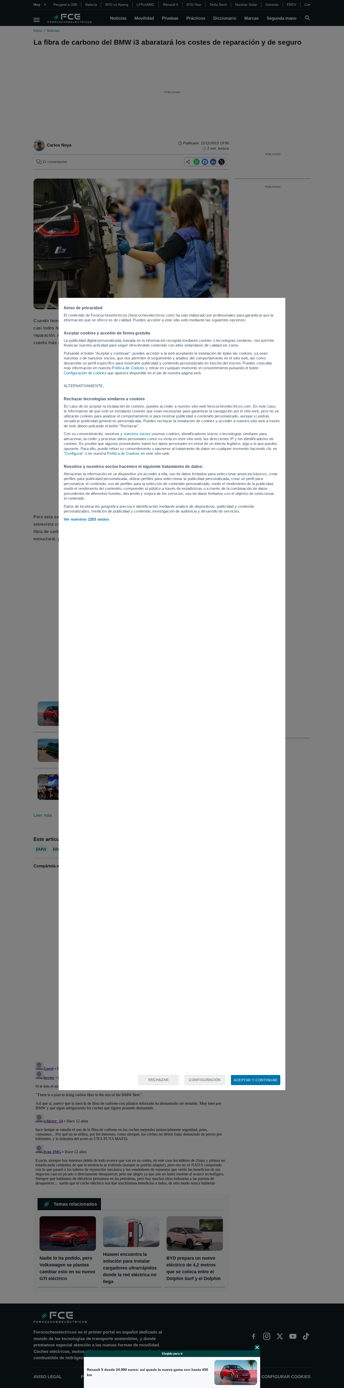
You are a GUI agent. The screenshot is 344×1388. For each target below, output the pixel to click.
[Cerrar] (257, 1347)
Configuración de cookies (85, 373)
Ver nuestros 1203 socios (86, 519)
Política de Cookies (128, 368)
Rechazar (158, 1080)
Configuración (205, 1080)
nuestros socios (137, 434)
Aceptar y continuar (256, 1080)
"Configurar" (74, 453)
